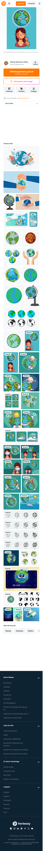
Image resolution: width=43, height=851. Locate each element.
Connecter (31, 3)
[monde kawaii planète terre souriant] (30, 652)
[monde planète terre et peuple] (13, 619)
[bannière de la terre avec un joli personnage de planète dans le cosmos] (21, 781)
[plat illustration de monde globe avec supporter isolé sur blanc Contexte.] (10, 390)
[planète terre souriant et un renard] (12, 670)
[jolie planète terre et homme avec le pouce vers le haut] (11, 457)
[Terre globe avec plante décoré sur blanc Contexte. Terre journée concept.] (21, 158)
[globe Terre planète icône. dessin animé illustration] (12, 329)
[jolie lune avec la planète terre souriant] (14, 478)
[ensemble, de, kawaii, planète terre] (21, 590)
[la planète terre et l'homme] (13, 634)
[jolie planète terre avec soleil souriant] (12, 554)
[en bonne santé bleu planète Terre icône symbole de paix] (12, 348)
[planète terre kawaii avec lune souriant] (12, 517)
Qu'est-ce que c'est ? (23, 98)
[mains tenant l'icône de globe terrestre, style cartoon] (12, 310)
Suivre (35, 64)
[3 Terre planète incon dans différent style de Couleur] (12, 292)
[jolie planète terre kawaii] (12, 499)
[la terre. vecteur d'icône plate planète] (11, 802)
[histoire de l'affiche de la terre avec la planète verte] (30, 817)
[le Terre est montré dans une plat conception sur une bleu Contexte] (11, 744)
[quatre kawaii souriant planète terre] (30, 517)
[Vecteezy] (3, 3)
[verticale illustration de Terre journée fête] (8, 832)
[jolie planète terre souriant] (12, 572)
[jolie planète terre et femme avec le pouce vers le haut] (26, 457)
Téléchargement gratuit (21, 72)
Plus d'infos (9, 103)
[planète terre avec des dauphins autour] (29, 669)
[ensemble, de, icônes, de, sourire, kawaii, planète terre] (13, 535)
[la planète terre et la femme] (12, 605)
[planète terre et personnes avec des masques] (12, 650)
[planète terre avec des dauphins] (13, 688)
